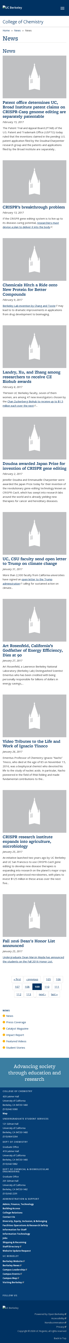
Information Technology (16, 1233)
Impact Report (15, 1035)
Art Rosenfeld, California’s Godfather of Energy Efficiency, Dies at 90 (33, 650)
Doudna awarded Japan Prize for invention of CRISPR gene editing (34, 466)
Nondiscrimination (55, 1322)
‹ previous (33, 979)
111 (58, 987)
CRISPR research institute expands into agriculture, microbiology (28, 841)
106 (59, 980)
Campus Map (11, 1278)
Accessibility (58, 1318)
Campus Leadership (15, 1269)
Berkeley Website (14, 1261)
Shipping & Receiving (14, 1242)
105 (49, 980)
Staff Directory (12, 1246)
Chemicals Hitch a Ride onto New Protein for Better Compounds (30, 289)
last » (55, 994)
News (17, 30)
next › (43, 994)
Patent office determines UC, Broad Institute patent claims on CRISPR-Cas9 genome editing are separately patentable (34, 109)
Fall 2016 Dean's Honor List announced (29, 943)
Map (5, 1113)
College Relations (12, 1212)
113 (29, 995)
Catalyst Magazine (17, 1028)
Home (6, 30)
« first (18, 979)
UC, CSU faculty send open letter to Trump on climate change (34, 561)
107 (18, 987)
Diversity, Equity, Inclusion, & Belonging (25, 1221)
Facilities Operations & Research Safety (25, 1225)
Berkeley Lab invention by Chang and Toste (30, 305)
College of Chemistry (23, 22)
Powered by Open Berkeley (50, 1314)
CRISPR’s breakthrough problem (34, 207)
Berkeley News (12, 1265)
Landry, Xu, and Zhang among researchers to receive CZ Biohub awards (31, 376)
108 (28, 987)
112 (20, 995)
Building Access (11, 1208)
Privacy (61, 1326)
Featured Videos (16, 1041)
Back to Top (60, 1338)
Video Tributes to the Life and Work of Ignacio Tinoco (31, 743)
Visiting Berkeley (13, 1282)
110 (48, 987)
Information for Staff (14, 1229)
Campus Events (12, 1273)
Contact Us (9, 1216)
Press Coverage (16, 1022)
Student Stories (15, 1047)
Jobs (5, 1238)
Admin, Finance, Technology (18, 1204)
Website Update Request (17, 1250)
